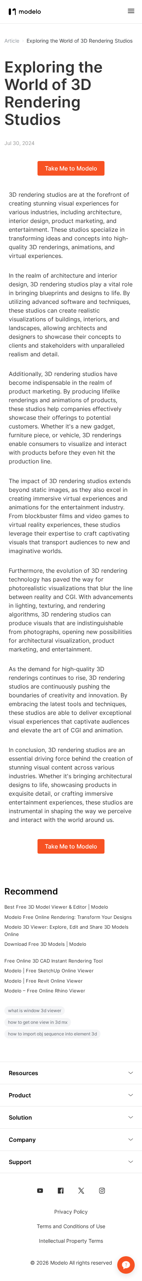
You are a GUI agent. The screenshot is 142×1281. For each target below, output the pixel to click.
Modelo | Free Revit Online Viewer (43, 981)
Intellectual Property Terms (71, 1241)
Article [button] (11, 41)
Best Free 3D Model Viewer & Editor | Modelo (56, 907)
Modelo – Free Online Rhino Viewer (44, 991)
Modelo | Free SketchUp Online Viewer (49, 971)
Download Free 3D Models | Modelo (45, 944)
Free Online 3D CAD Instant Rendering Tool (53, 961)
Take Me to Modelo (71, 168)
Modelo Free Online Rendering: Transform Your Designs (68, 917)
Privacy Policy (71, 1211)
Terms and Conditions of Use (71, 1226)
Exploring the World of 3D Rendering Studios (80, 41)
